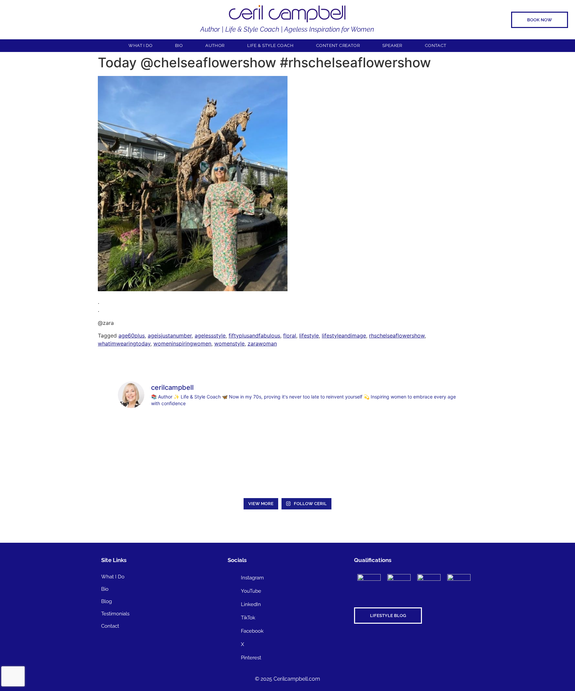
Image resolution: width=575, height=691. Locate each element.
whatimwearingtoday (124, 343)
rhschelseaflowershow (397, 335)
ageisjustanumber (170, 335)
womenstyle (229, 343)
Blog (106, 601)
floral (289, 335)
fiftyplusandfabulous (254, 335)
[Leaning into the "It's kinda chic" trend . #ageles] (356, 434)
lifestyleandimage (344, 335)
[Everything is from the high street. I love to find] (287, 434)
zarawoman (262, 343)
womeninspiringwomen (182, 343)
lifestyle (309, 335)
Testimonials (115, 614)
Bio (179, 45)
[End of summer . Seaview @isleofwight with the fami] (219, 434)
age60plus (131, 335)
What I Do (140, 45)
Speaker (392, 45)
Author (214, 45)
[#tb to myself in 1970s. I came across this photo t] (150, 434)
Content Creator (338, 45)
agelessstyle (210, 335)
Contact (436, 45)
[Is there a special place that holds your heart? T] (150, 474)
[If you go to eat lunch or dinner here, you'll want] (424, 434)
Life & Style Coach (270, 45)
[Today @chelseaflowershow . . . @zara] (193, 289)
